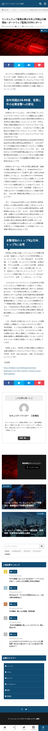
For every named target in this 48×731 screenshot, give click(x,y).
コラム (14, 10)
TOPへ (43, 729)
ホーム (5, 729)
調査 (8, 690)
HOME (6, 10)
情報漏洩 (7, 554)
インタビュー (11, 684)
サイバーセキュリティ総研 (30, 719)
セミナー (10, 678)
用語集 (9, 696)
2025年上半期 (28, 26)
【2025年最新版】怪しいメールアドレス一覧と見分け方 (26, 626)
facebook (33, 729)
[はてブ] (29, 65)
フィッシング (36, 551)
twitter (24, 729)
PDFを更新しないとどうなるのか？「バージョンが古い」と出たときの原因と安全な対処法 (26, 580)
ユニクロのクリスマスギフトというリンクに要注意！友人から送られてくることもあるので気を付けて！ (26, 643)
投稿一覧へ (23, 438)
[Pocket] (39, 65)
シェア (14, 729)
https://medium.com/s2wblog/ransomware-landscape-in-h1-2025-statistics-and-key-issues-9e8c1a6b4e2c (22, 371)
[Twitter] (19, 65)
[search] (41, 546)
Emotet (7, 551)
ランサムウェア (39, 26)
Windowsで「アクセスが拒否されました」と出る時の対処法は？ (26, 596)
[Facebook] (9, 65)
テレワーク (27, 551)
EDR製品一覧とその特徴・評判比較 (22, 611)
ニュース (10, 666)
